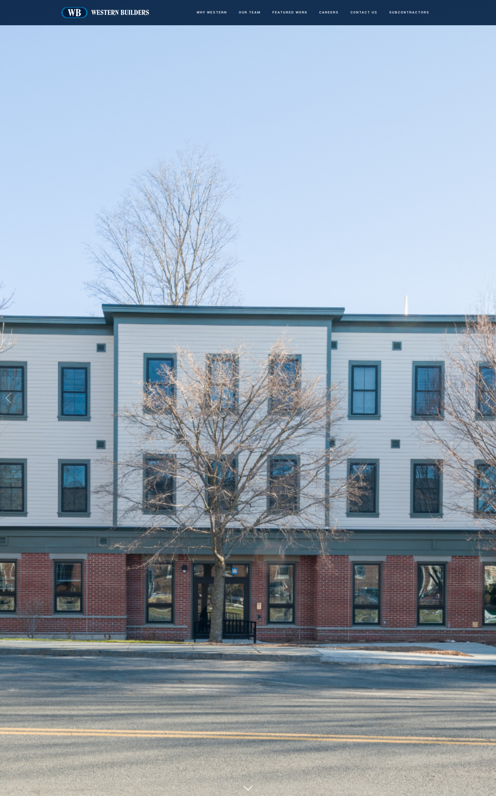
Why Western (212, 12)
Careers (329, 12)
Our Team (250, 12)
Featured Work (289, 12)
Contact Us (363, 12)
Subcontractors (409, 12)
